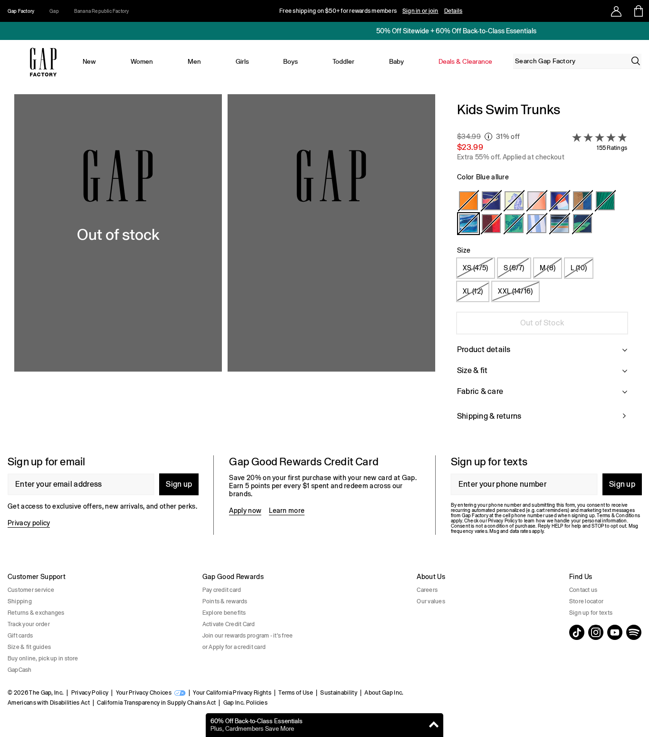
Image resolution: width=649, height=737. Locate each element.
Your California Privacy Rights (232, 692)
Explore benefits (224, 612)
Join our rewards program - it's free (247, 635)
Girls (242, 61)
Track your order (29, 624)
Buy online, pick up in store (43, 658)
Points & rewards (225, 601)
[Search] (635, 61)
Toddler (343, 61)
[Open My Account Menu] (616, 11)
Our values (431, 601)
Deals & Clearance (465, 61)
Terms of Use (295, 692)
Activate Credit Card (228, 624)
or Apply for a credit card (234, 647)
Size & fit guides (29, 647)
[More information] (488, 136)
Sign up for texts (590, 612)
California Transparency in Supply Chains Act (156, 702)
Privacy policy (29, 523)
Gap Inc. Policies (245, 702)
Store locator (586, 601)
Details (453, 11)
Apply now (245, 510)
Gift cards (20, 635)
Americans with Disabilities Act (49, 702)
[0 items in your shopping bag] (638, 11)
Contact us (583, 590)
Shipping (20, 601)
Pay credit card (221, 590)
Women (142, 61)
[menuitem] (90, 61)
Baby (396, 61)
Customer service (31, 590)
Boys (290, 61)
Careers (427, 590)
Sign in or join (420, 11)
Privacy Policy (89, 692)
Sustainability (338, 692)
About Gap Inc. (383, 692)
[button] (224, 267)
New (89, 61)
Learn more (287, 510)
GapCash (20, 670)
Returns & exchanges (36, 612)
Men (194, 61)
